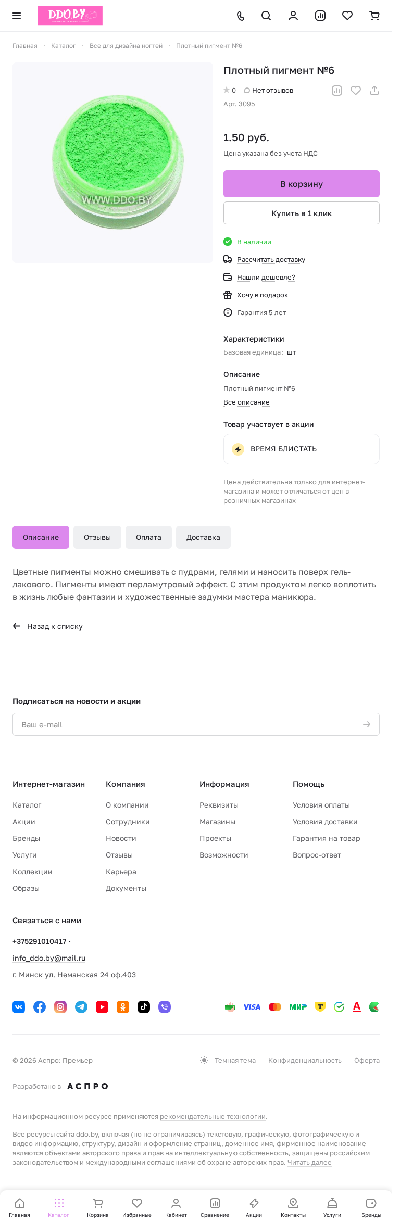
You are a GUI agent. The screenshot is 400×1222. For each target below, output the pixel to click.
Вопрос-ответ (317, 854)
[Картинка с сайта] (112, 162)
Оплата (148, 537)
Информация (224, 783)
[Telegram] (81, 1007)
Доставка (203, 537)
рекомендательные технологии (213, 1116)
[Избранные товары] (347, 15)
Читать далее (310, 1162)
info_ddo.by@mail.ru (48, 957)
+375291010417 (39, 941)
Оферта (367, 1060)
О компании (127, 804)
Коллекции (32, 871)
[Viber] (164, 1007)
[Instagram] (60, 1007)
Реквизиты (219, 804)
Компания (125, 783)
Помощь (308, 783)
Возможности (223, 854)
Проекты (215, 838)
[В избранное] (356, 90)
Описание (41, 537)
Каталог (26, 804)
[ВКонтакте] (18, 1007)
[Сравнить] (337, 90)
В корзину (301, 184)
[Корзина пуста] (374, 15)
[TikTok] (144, 1007)
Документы (126, 888)
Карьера (121, 871)
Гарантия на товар (326, 838)
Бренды (26, 838)
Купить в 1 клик (301, 213)
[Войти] (293, 15)
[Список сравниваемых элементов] (320, 15)
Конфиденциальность (305, 1060)
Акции (23, 821)
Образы (26, 888)
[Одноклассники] (123, 1007)
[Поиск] (266, 15)
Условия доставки (325, 821)
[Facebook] (39, 1007)
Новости (121, 838)
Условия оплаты (321, 804)
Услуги (24, 854)
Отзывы (97, 537)
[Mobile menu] (16, 15)
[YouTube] (102, 1007)
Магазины (217, 821)
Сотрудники (128, 821)
